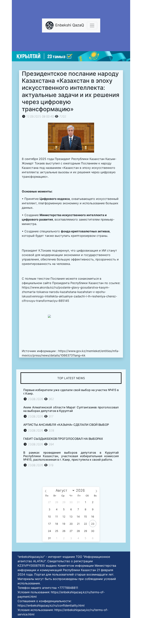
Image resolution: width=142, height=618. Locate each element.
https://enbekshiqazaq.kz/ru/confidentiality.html (51, 605)
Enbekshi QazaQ (69, 25)
